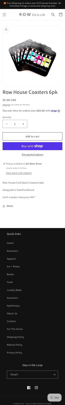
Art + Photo (13, 266)
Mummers (12, 250)
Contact (11, 321)
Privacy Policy (14, 352)
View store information (19, 173)
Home (10, 242)
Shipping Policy (15, 337)
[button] (4, 14)
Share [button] (10, 205)
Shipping (6, 105)
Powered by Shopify (44, 403)
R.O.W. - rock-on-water (27, 403)
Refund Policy (14, 344)
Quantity (7, 117)
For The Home (15, 329)
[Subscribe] (54, 375)
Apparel (11, 258)
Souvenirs (12, 297)
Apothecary (13, 305)
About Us (12, 313)
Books (10, 274)
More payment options (32, 154)
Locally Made (14, 290)
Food (10, 282)
